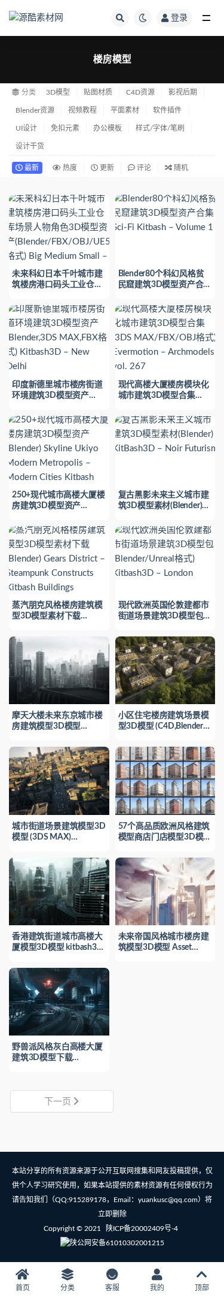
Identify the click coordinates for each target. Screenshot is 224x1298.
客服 (112, 1287)
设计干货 (30, 146)
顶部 (202, 1287)
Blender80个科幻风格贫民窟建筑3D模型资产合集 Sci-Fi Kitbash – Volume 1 (165, 285)
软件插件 (167, 110)
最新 (31, 167)
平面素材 (125, 110)
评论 (143, 167)
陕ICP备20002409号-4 (142, 1228)
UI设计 (26, 128)
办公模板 (107, 128)
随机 (180, 167)
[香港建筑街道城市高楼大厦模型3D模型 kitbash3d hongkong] (59, 890)
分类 (67, 1287)
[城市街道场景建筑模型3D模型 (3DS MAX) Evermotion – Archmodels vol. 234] (59, 779)
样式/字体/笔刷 (160, 128)
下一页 (58, 1101)
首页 (23, 1287)
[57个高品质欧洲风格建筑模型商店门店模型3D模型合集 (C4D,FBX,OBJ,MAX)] (165, 779)
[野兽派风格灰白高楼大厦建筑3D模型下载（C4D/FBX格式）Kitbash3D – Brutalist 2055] (59, 1000)
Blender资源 (35, 110)
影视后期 (182, 92)
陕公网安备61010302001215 (117, 1242)
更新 (106, 167)
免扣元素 (65, 128)
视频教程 (82, 110)
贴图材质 (98, 92)
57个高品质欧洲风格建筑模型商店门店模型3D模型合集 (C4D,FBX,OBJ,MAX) (165, 837)
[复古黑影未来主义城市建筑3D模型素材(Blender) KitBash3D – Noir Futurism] (165, 434)
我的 (157, 1287)
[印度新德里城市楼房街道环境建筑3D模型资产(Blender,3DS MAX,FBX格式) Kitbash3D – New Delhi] (59, 338)
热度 (69, 167)
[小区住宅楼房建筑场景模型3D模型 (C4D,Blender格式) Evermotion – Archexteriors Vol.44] (165, 668)
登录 (179, 18)
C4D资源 (140, 92)
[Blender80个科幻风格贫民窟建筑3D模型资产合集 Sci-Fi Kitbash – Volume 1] (165, 213)
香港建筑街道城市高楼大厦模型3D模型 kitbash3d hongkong (57, 947)
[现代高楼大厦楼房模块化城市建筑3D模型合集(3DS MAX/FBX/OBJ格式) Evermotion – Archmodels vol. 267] (165, 338)
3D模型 (58, 92)
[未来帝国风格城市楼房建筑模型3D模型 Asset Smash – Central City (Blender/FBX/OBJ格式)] (165, 890)
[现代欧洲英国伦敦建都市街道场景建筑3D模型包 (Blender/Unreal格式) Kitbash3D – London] (165, 552)
